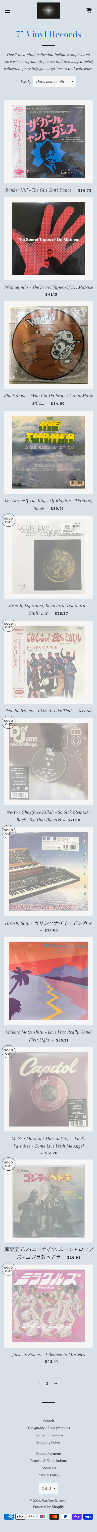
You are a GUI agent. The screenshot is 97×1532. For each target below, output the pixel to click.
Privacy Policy (48, 1475)
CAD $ (46, 1488)
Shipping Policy (48, 1442)
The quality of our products (48, 1428)
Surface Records (54, 1500)
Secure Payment (48, 1453)
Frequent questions (48, 1435)
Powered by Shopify (48, 1506)
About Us (49, 1468)
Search (48, 1420)
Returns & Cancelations (48, 1460)
